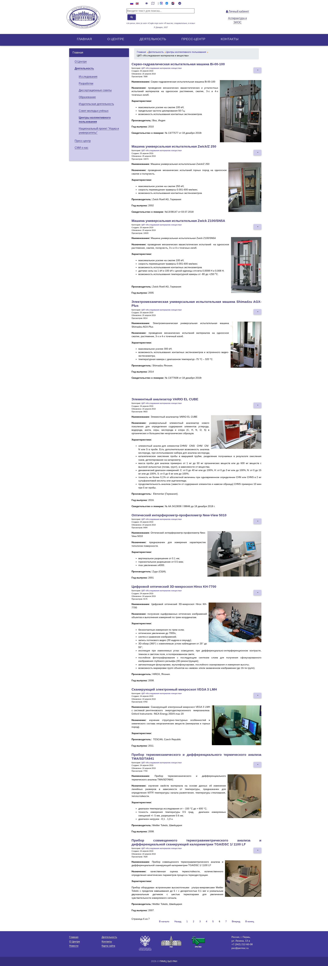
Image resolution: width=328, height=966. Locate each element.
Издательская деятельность (96, 103)
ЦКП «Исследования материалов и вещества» (161, 68)
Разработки (86, 83)
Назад (177, 921)
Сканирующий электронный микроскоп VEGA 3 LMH (174, 689)
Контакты (229, 39)
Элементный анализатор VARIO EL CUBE (165, 399)
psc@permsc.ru (240, 948)
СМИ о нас (81, 147)
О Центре (81, 61)
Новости (73, 945)
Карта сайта (108, 945)
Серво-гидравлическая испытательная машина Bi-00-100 (178, 64)
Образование (87, 97)
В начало (164, 921)
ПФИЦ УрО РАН (168, 961)
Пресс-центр (193, 39)
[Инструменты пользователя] (257, 70)
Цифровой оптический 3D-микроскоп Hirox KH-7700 (174, 586)
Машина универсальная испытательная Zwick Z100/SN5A (178, 221)
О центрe (115, 39)
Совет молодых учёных (93, 110)
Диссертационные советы (95, 90)
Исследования (88, 76)
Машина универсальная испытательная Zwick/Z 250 (174, 146)
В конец (249, 921)
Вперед (236, 921)
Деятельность (153, 39)
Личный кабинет (238, 11)
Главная (84, 39)
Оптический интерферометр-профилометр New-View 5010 (179, 515)
